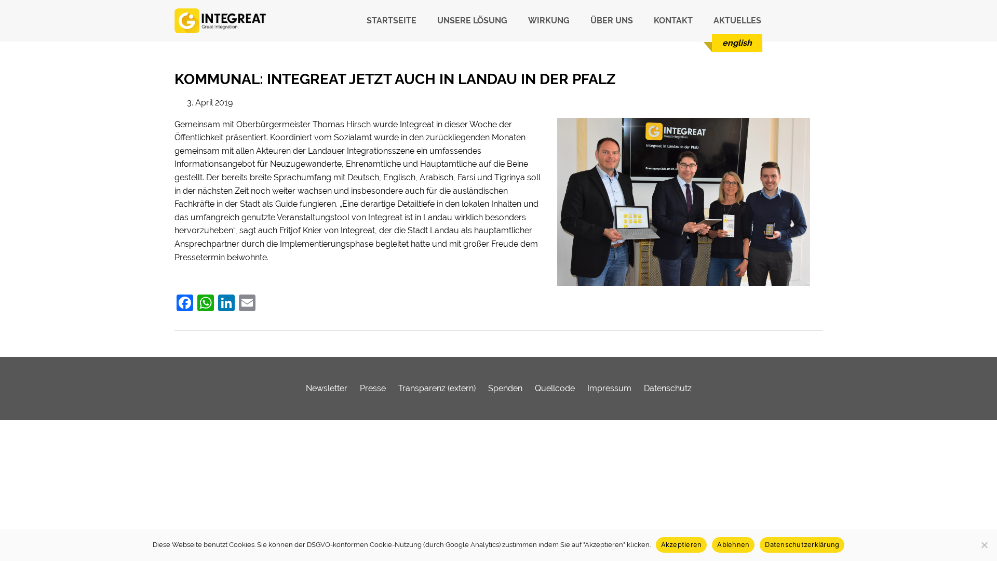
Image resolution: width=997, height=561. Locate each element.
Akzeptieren (681, 544)
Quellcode (555, 388)
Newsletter (326, 388)
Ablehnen (733, 544)
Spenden (505, 388)
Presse (373, 388)
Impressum (609, 388)
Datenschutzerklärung (802, 544)
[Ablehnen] (984, 545)
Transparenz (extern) (437, 388)
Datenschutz (668, 388)
